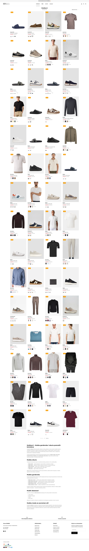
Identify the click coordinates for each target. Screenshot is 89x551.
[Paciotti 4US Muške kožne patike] (36, 81)
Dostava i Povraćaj (56, 527)
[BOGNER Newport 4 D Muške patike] (18, 252)
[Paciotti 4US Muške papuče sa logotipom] (18, 24)
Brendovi (51, 3)
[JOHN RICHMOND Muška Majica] (71, 422)
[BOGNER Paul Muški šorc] (71, 394)
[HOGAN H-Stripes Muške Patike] (36, 166)
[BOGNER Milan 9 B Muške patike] (18, 337)
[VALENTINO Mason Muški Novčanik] (53, 280)
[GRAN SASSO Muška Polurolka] (18, 223)
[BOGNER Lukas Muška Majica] (71, 223)
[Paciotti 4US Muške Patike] (18, 53)
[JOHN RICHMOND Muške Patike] (18, 309)
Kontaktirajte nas (56, 531)
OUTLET (46, 3)
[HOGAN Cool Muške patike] (36, 280)
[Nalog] (81, 3)
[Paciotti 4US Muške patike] (53, 24)
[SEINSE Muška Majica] (53, 394)
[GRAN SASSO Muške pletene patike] (71, 81)
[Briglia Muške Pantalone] (71, 252)
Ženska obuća (37, 527)
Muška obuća (37, 525)
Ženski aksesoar (37, 533)
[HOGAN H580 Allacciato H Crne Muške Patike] (53, 138)
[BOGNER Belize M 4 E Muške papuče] (71, 166)
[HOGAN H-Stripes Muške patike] (36, 252)
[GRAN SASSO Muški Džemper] (53, 309)
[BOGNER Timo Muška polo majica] (53, 53)
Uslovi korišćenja (56, 530)
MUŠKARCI (38, 3)
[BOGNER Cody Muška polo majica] (53, 223)
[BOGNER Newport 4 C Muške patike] (53, 195)
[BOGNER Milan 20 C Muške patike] (36, 422)
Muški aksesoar (37, 531)
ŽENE (42, 3)
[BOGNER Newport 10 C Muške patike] (71, 195)
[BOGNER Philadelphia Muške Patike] (18, 195)
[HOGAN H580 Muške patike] (71, 280)
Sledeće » (47, 438)
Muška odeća (37, 528)
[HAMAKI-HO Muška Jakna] (71, 138)
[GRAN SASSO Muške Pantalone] (36, 309)
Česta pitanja (55, 525)
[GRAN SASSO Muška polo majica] (53, 166)
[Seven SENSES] (6, 4)
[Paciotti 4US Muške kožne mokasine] (36, 24)
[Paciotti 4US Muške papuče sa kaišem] (36, 110)
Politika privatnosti (56, 528)
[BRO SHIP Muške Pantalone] (18, 394)
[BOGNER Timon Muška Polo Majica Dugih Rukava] (71, 110)
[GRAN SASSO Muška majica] (71, 24)
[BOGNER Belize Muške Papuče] (18, 81)
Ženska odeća (37, 530)
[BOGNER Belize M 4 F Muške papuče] (36, 138)
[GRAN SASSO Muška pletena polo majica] (18, 166)
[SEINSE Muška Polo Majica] (53, 365)
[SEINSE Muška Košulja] (71, 365)
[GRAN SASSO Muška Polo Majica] (53, 252)
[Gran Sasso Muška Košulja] (18, 280)
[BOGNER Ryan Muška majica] (71, 337)
